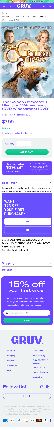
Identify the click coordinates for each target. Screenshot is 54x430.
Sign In (27, 396)
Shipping (11, 355)
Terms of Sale (39, 367)
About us (11, 350)
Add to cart (27, 152)
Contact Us (12, 365)
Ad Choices (38, 350)
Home (4, 13)
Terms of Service (40, 372)
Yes (27, 221)
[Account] (10, 6)
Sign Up (27, 320)
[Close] (49, 196)
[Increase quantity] (29, 143)
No (27, 230)
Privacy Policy (39, 355)
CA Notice (37, 377)
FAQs (9, 370)
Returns (10, 360)
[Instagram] (42, 386)
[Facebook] (47, 386)
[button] (4, 6)
